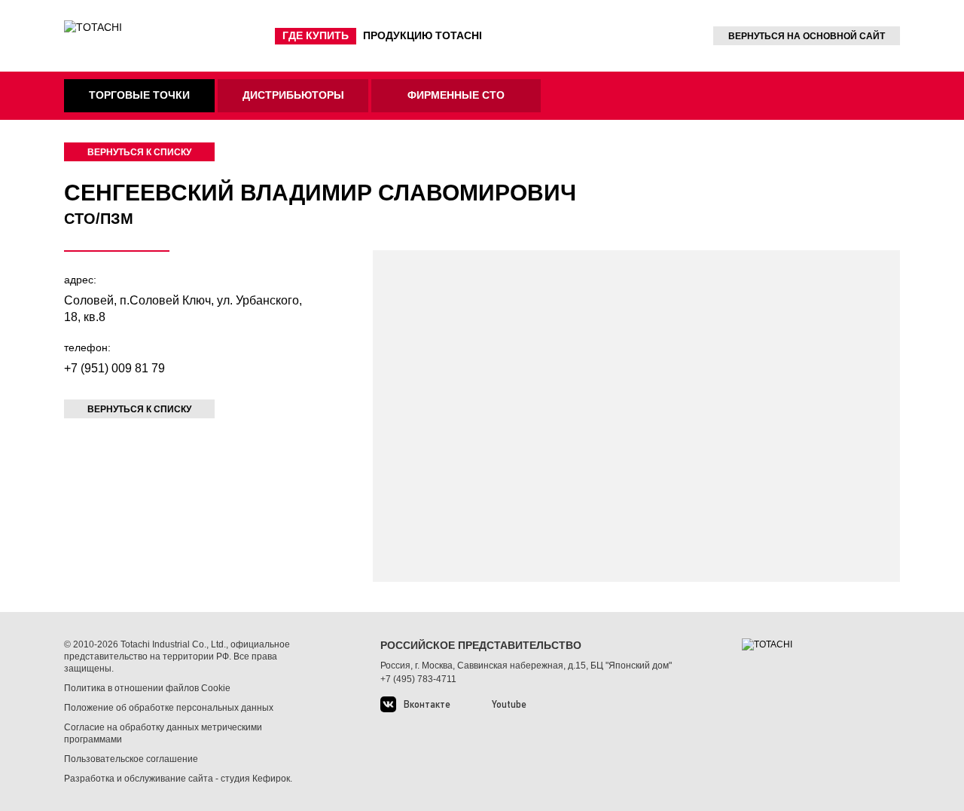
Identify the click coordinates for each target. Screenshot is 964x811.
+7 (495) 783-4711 (418, 679)
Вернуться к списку (139, 152)
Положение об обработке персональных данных (168, 707)
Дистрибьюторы (293, 95)
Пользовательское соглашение (131, 759)
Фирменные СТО (456, 95)
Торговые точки (139, 95)
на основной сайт (806, 36)
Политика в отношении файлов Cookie (147, 688)
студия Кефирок (255, 778)
